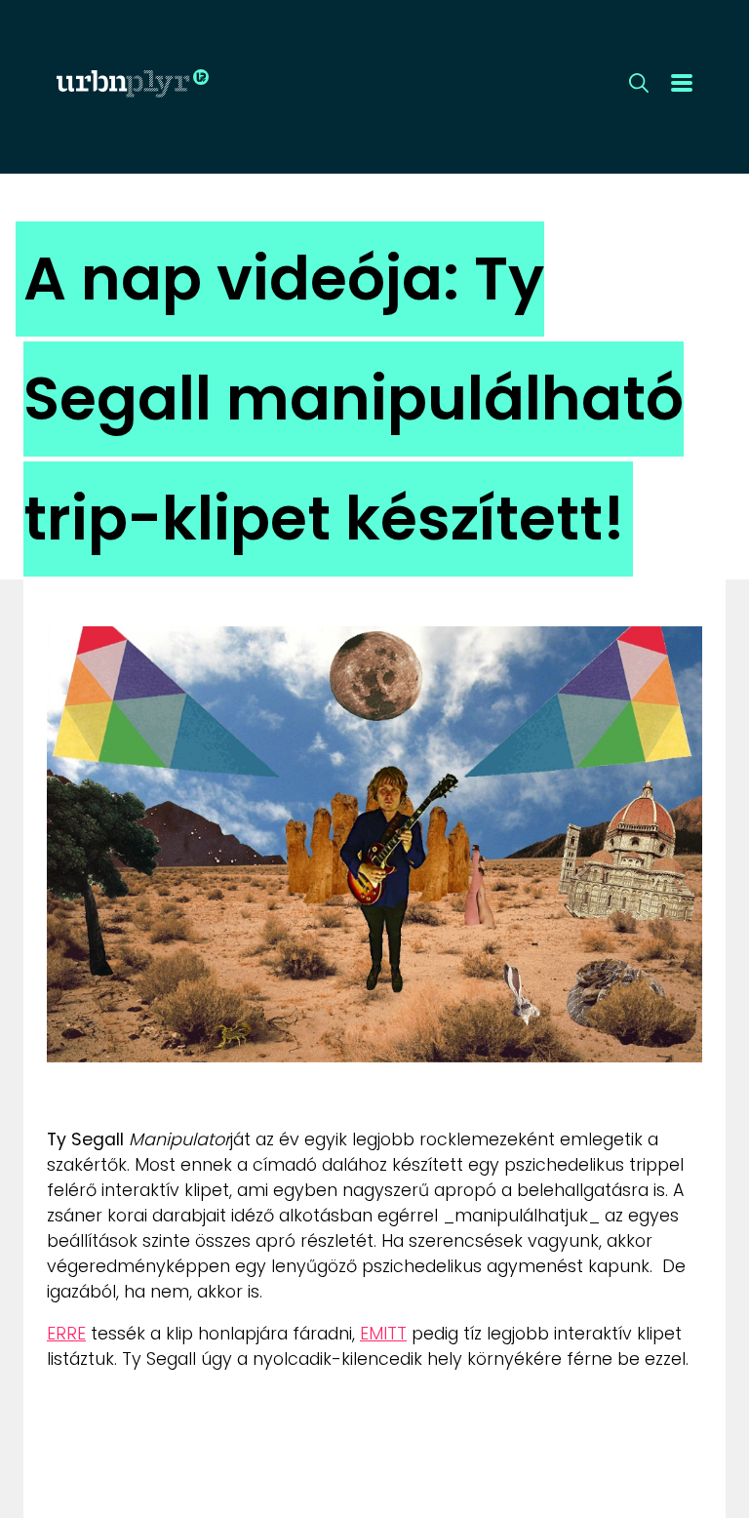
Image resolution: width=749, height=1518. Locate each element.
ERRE (66, 1333)
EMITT (383, 1333)
